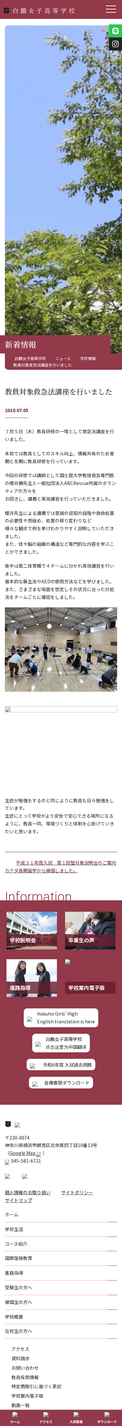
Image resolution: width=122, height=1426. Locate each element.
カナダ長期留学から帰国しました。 (41, 870)
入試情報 (76, 1421)
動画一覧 (20, 1405)
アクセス (20, 1349)
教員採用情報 (25, 1377)
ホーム (15, 1421)
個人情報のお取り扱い (27, 1192)
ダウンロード (107, 1421)
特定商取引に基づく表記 (36, 1386)
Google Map (22, 1153)
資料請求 (20, 1358)
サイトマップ (18, 1200)
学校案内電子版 (27, 1395)
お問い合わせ (25, 1367)
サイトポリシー (77, 1192)
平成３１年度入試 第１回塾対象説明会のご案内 (66, 862)
